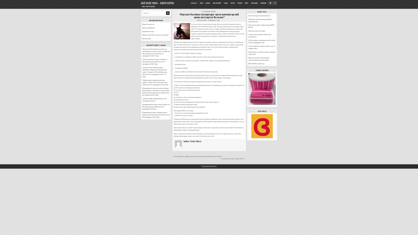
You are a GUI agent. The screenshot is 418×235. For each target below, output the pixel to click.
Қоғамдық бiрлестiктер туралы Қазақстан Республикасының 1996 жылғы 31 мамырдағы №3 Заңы (155, 107)
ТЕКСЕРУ (232, 3)
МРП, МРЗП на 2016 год (256, 64)
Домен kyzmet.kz (148, 24)
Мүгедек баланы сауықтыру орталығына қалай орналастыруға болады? (209, 16)
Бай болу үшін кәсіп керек (256, 31)
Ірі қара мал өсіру (148, 31)
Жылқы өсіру (146, 38)
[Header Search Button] (275, 3)
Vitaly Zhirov (203, 20)
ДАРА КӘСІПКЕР (217, 3)
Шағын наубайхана (148, 28)
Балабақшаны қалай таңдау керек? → (233, 158)
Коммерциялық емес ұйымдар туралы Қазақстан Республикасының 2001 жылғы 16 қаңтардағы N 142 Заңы (156, 115)
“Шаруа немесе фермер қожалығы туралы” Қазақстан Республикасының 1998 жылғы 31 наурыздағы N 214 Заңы (155, 82)
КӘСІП (201, 3)
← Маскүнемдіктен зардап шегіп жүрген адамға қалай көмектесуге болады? (197, 156)
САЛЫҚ (226, 3)
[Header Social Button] (270, 3)
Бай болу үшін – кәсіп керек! (157, 3)
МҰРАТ (246, 3)
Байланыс (263, 3)
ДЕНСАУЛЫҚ (254, 3)
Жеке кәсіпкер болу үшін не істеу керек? (155, 35)
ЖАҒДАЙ (240, 3)
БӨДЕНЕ (208, 3)
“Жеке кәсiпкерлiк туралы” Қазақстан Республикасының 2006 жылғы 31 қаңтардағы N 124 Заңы (154, 62)
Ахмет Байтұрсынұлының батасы (259, 16)
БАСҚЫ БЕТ (194, 3)
